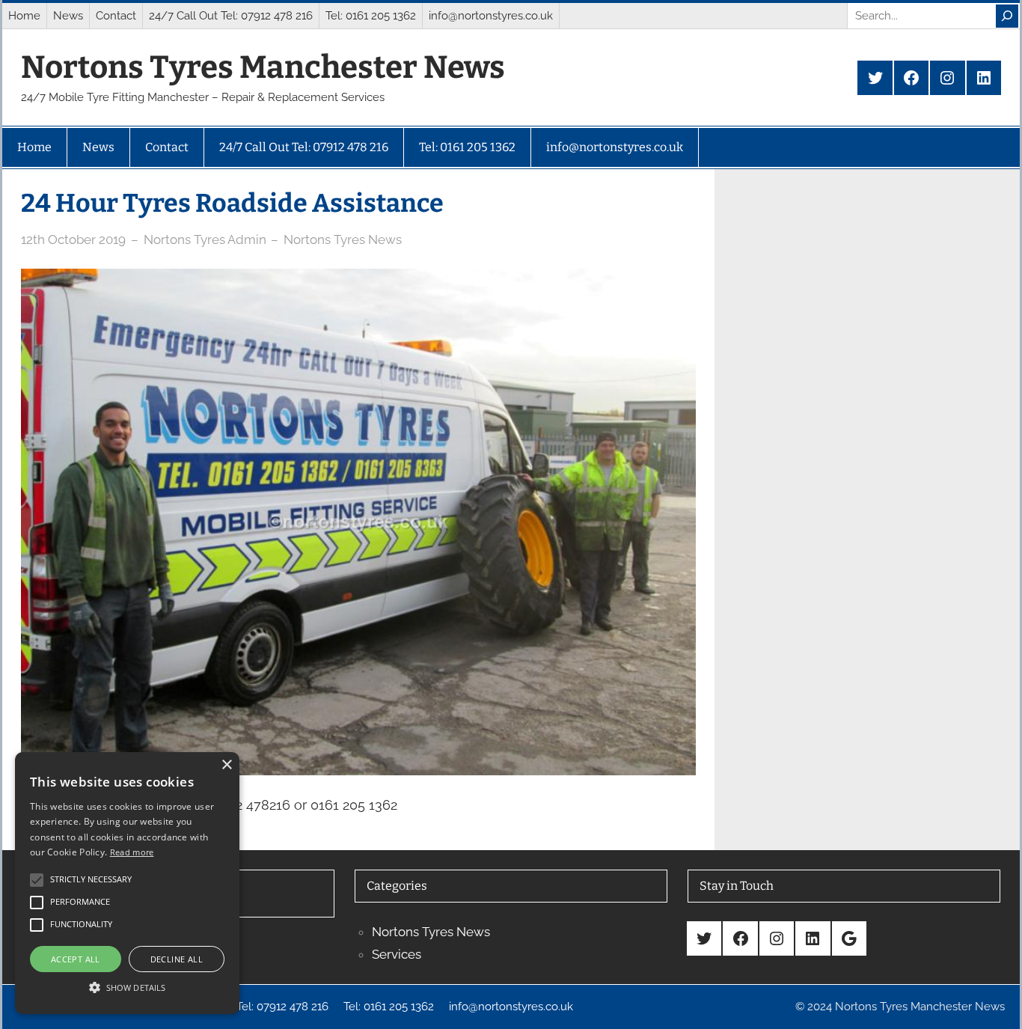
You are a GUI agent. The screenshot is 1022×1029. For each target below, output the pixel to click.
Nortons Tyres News (343, 239)
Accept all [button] (75, 959)
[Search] (1007, 16)
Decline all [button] (176, 959)
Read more (132, 852)
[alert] (127, 883)
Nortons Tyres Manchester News (263, 67)
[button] (127, 987)
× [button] (226, 765)
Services (396, 954)
